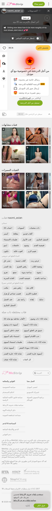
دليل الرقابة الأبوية (9, 410)
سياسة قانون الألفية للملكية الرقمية (12, 398)
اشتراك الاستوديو (33, 392)
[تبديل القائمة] (3, 4)
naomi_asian (15, 217)
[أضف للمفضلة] (4, 48)
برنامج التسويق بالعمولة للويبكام (35, 398)
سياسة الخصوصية (9, 387)
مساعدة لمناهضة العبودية (12, 415)
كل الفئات (27, 359)
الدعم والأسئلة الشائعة (11, 429)
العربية (39, 373)
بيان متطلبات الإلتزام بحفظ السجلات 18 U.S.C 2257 (21, 489)
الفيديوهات (34, 10)
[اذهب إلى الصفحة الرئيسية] (16, 4)
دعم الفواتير (7, 434)
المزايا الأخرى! (30, 98)
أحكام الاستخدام (8, 392)
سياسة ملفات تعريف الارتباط (13, 405)
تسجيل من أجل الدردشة (30, 103)
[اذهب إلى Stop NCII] (18, 480)
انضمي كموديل (32, 387)
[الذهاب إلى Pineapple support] (5, 480)
